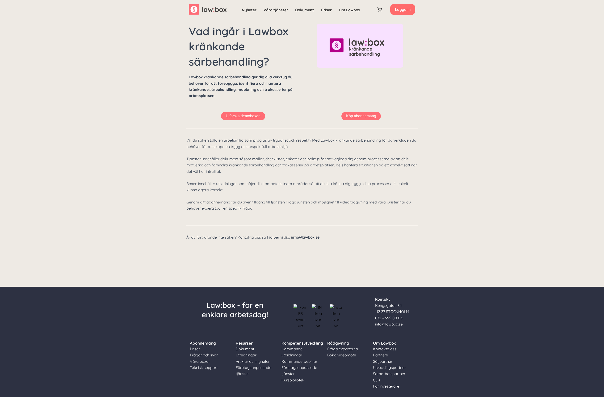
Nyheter (249, 10)
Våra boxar (200, 361)
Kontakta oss (384, 348)
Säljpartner (382, 361)
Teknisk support (204, 367)
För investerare (386, 386)
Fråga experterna (342, 348)
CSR (376, 380)
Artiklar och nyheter (253, 361)
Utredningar (246, 355)
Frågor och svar (204, 355)
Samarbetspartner (389, 373)
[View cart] (379, 9)
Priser (326, 10)
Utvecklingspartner (389, 367)
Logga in (403, 9)
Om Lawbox (349, 10)
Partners (380, 355)
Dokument (304, 10)
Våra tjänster (276, 10)
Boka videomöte (341, 355)
